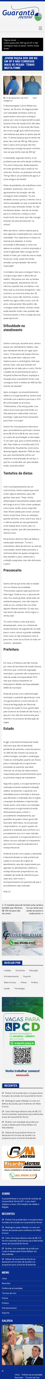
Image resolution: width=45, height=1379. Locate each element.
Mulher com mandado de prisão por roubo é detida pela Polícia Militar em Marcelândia (20, 1125)
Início (4, 1278)
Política (34, 982)
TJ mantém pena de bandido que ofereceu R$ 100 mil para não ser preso (12, 909)
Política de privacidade (12, 1288)
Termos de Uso (9, 1293)
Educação (33, 970)
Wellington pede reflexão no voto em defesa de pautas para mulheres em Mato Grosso (21, 1103)
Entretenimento (11, 976)
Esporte (27, 976)
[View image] (12, 1334)
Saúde (7, 988)
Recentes (6, 1283)
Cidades (7, 970)
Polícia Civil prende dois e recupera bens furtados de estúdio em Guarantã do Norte (22, 1094)
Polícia (24, 982)
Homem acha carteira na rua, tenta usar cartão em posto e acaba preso (33, 909)
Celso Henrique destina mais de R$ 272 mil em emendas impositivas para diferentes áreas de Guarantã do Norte (22, 1114)
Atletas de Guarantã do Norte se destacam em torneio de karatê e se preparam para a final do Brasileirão (19, 1135)
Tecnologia (19, 988)
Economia (20, 970)
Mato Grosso (10, 982)
